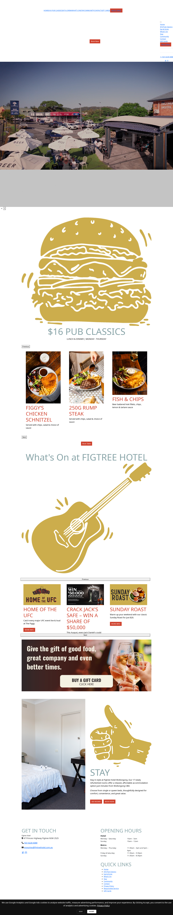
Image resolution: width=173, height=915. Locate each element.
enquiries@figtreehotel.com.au (38, 847)
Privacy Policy (109, 886)
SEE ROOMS (96, 802)
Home (46, 10)
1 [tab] (4, 208)
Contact (97, 10)
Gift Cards (105, 10)
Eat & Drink (67, 10)
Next (24, 437)
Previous (25, 346)
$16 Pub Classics (55, 10)
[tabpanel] (86, 134)
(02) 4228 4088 (166, 57)
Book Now (95, 41)
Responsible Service (111, 888)
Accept (91, 911)
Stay (82, 10)
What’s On (76, 10)
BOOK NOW (109, 802)
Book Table (116, 10)
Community (89, 10)
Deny (81, 911)
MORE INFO (29, 630)
